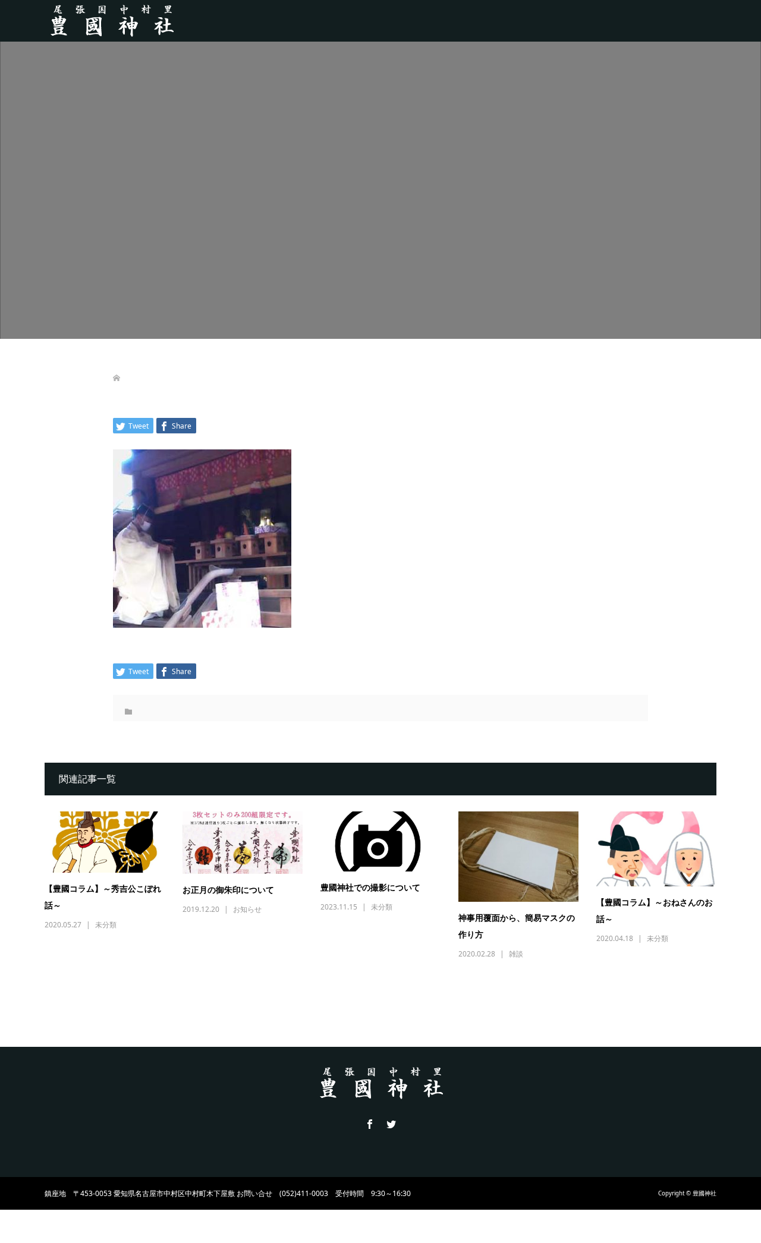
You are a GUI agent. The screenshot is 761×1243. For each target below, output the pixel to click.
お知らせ (247, 909)
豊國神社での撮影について (370, 887)
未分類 (106, 925)
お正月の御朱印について (228, 890)
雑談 (516, 954)
